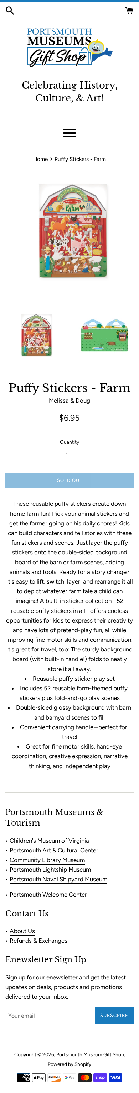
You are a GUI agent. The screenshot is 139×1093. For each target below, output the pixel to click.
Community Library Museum (47, 859)
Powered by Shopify (69, 1064)
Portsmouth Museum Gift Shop (90, 1054)
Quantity (69, 442)
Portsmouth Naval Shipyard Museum (58, 879)
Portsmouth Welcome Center (48, 894)
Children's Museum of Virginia (49, 840)
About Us (22, 931)
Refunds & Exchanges (38, 940)
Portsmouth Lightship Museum (50, 869)
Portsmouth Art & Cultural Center (54, 850)
